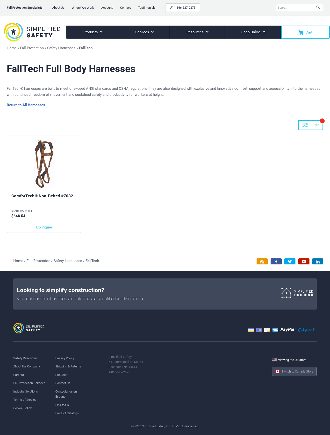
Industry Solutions (25, 391)
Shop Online (251, 32)
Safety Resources (25, 358)
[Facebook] (276, 261)
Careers (18, 375)
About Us (58, 7)
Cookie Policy (22, 408)
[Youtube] (303, 261)
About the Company (26, 366)
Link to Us (62, 405)
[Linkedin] (317, 261)
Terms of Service (24, 399)
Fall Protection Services (29, 383)
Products (91, 32)
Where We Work (83, 7)
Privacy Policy (64, 358)
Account (107, 7)
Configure (44, 227)
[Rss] (262, 261)
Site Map (61, 375)
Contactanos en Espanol (66, 394)
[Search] (318, 8)
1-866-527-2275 (184, 7)
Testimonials (147, 7)
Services (142, 32)
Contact (125, 7)
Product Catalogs (67, 413)
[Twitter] (289, 261)
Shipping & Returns (68, 366)
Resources (196, 32)
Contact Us (62, 383)
